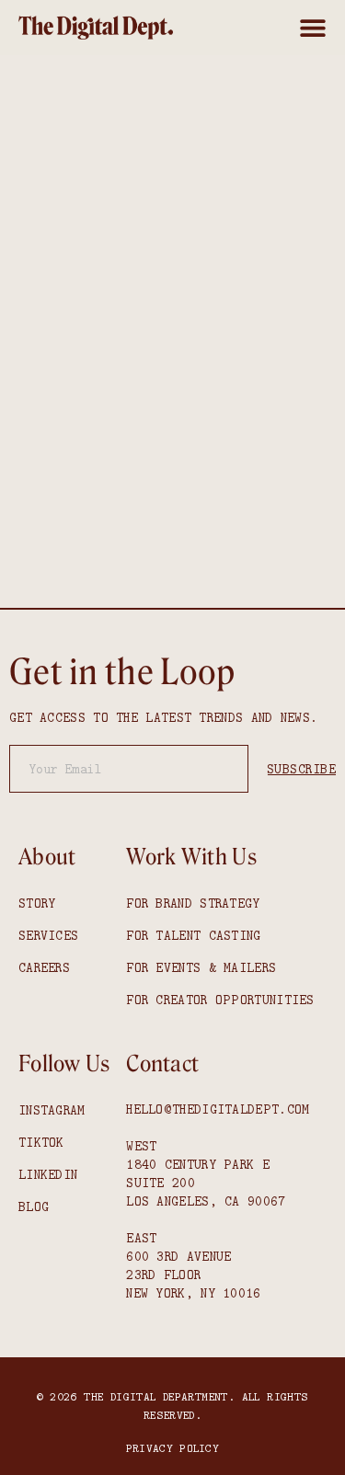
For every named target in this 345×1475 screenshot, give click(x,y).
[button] (313, 27)
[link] (95, 28)
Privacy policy (172, 1448)
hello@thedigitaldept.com (217, 1109)
